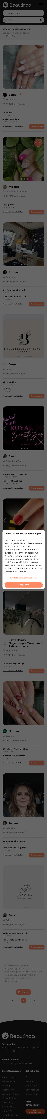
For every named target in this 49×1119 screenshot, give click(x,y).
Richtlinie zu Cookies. (16, 571)
